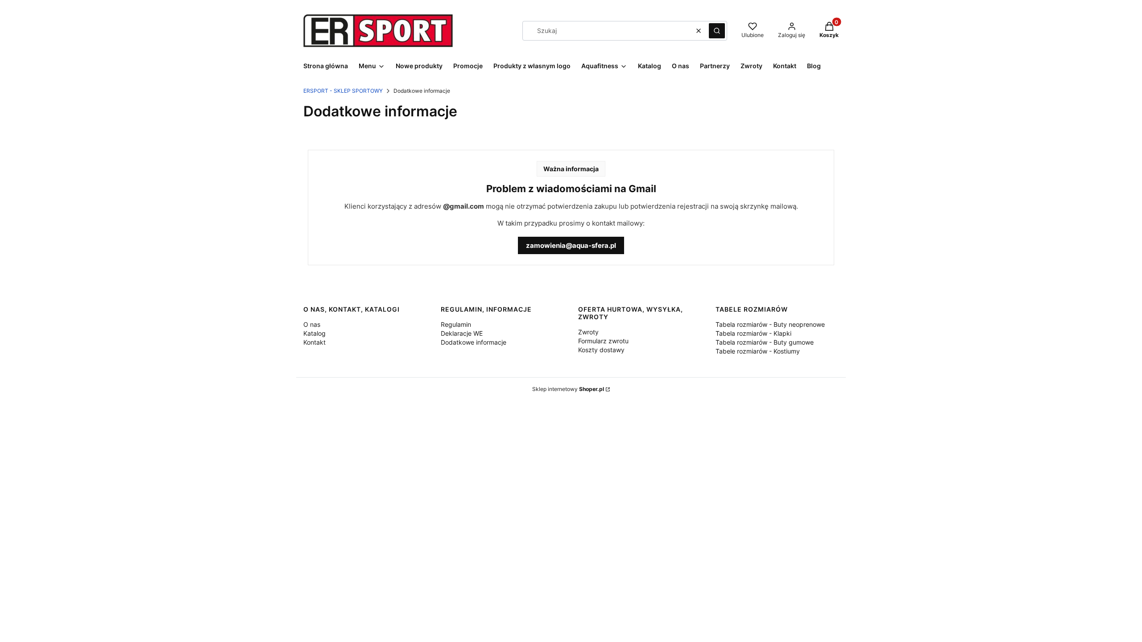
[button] (717, 30)
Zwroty (588, 332)
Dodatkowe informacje (473, 342)
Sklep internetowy (568, 389)
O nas (311, 324)
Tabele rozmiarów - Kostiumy (758, 351)
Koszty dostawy (601, 350)
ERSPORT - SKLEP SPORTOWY (343, 90)
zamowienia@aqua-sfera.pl (571, 245)
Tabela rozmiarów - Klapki (753, 333)
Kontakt (314, 342)
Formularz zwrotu (603, 341)
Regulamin (456, 324)
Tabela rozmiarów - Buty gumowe (765, 342)
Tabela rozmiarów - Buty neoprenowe (770, 324)
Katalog (314, 333)
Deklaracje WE (462, 333)
